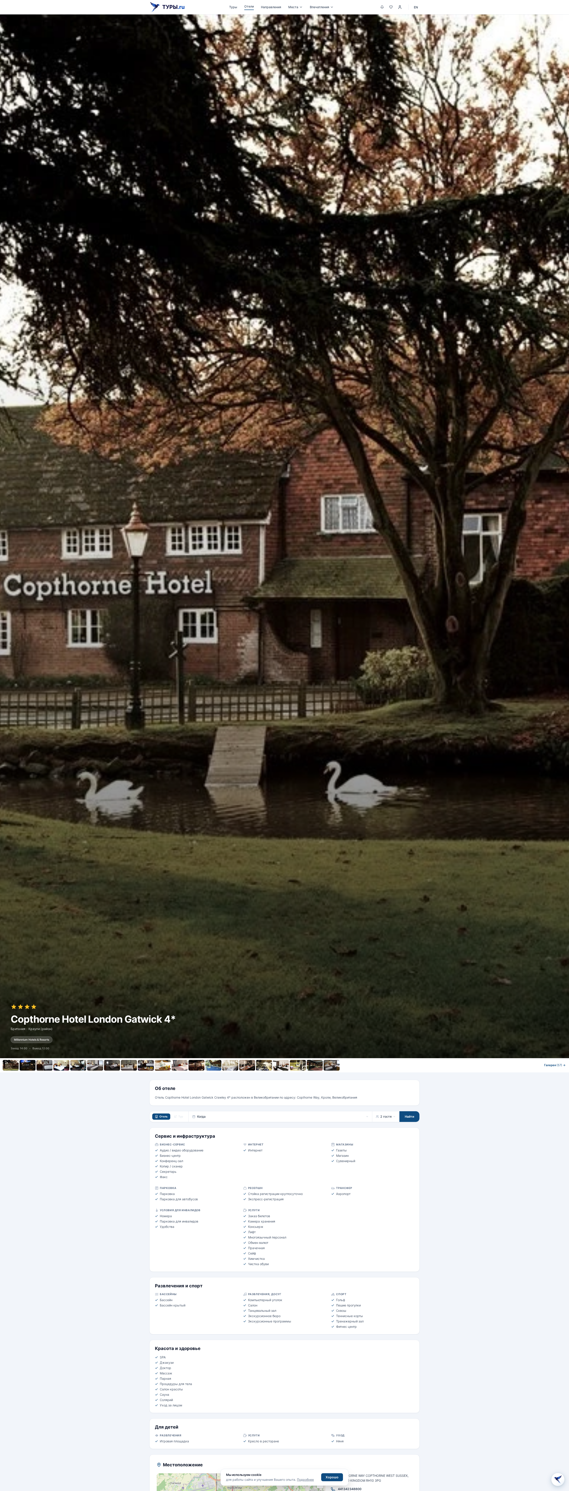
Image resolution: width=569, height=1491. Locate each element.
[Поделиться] (561, 22)
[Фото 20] (332, 1065)
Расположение (281, 1075)
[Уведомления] (382, 7)
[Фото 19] (315, 1065)
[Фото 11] (180, 1065)
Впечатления (319, 7)
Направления (271, 7)
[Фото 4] (61, 1065)
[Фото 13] (213, 1065)
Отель (163, 1116)
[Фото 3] (44, 1065)
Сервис (256, 1075)
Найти (409, 1116)
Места (293, 7)
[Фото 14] (230, 1065)
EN (416, 7)
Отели (249, 6)
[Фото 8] (129, 1065)
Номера (237, 1075)
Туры (233, 7)
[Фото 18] (298, 1065)
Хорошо (332, 1477)
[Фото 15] (247, 1065)
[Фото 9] (146, 1065)
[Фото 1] (11, 1065)
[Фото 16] (264, 1065)
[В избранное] (550, 22)
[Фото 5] (78, 1065)
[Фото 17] (281, 1065)
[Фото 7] (112, 1065)
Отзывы (307, 1075)
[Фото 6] (95, 1065)
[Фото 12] (196, 1065)
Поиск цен (332, 1075)
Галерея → (554, 1065)
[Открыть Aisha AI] (558, 1480)
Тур (180, 1116)
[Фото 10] (163, 1065)
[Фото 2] (28, 1065)
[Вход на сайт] (400, 7)
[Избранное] (391, 7)
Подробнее (305, 1479)
